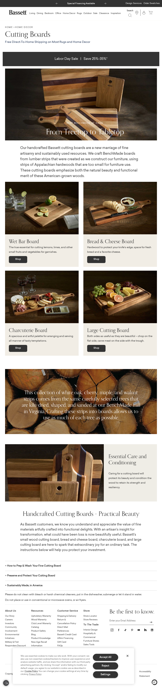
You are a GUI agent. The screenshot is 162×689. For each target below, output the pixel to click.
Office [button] (58, 13)
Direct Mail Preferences (63, 629)
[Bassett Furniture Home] (18, 12)
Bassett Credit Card (66, 635)
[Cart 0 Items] (150, 12)
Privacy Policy (35, 674)
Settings (105, 674)
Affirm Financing (65, 638)
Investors (9, 624)
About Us (10, 611)
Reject (105, 666)
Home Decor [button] (69, 13)
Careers (9, 620)
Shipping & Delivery (66, 616)
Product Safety (38, 631)
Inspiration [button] (116, 13)
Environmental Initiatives (12, 636)
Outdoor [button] (87, 13)
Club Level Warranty (41, 624)
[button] (57, 3)
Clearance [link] (104, 13)
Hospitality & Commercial (89, 635)
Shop (18, 259)
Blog (33, 635)
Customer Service (67, 611)
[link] (134, 3)
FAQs (60, 646)
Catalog (35, 627)
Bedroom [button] (49, 13)
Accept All (106, 657)
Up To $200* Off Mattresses (81, 4)
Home (9, 27)
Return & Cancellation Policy (66, 621)
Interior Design (90, 630)
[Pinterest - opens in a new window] (132, 630)
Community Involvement (11, 629)
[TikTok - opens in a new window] (125, 630)
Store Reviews (90, 620)
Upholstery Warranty (41, 616)
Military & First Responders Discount (15, 644)
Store (86, 611)
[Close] (127, 655)
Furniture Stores (91, 641)
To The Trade (91, 625)
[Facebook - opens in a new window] (118, 630)
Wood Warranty (39, 620)
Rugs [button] (79, 13)
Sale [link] (95, 13)
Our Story (9, 616)
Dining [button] (40, 13)
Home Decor (24, 27)
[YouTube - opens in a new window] (138, 630)
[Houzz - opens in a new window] (145, 630)
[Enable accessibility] (6, 683)
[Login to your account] (143, 12)
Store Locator (90, 616)
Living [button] (32, 13)
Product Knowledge (41, 638)
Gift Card (61, 642)
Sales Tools (88, 645)
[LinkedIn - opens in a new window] (152, 630)
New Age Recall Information (39, 644)
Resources (37, 611)
